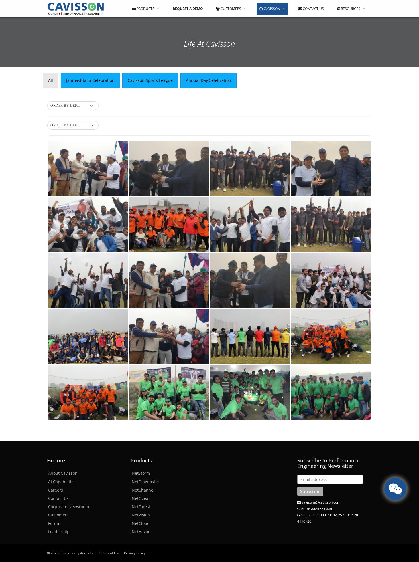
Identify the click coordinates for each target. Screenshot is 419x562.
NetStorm (141, 473)
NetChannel (143, 490)
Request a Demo (188, 8)
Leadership (59, 531)
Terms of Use (109, 553)
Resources (350, 8)
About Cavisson (63, 473)
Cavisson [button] (271, 8)
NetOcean (141, 498)
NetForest (141, 506)
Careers (55, 490)
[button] (73, 106)
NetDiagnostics (146, 481)
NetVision (141, 514)
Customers (230, 8)
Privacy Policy (134, 553)
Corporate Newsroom (68, 506)
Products (145, 8)
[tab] (50, 80)
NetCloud (141, 523)
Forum (54, 523)
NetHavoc (141, 531)
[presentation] (50, 80)
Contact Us (313, 8)
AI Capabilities (62, 481)
